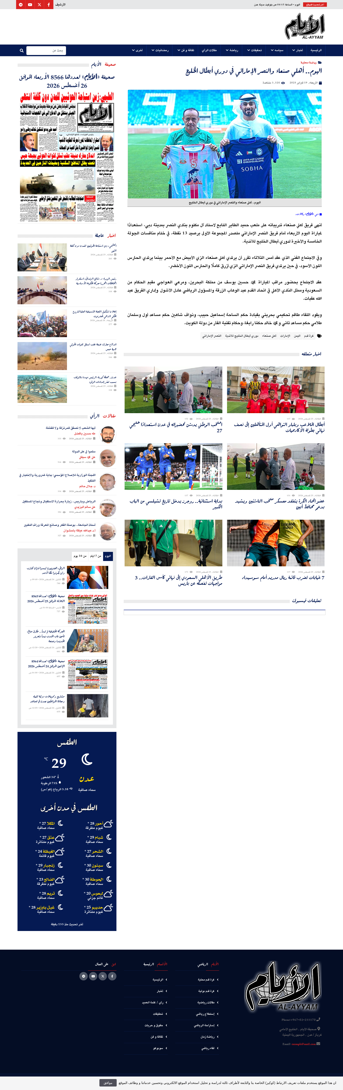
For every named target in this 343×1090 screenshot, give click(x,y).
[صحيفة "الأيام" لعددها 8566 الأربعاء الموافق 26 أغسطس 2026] (67, 156)
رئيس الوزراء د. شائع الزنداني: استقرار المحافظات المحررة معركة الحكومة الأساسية (96, 280)
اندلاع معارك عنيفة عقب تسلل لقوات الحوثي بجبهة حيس (93, 346)
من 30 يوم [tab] (80, 556)
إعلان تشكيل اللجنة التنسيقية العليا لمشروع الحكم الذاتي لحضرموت (94, 313)
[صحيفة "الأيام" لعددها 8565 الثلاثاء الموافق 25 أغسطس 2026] (87, 609)
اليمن (297, 336)
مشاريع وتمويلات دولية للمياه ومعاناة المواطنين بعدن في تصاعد (47, 699)
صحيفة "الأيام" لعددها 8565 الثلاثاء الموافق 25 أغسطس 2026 (46, 599)
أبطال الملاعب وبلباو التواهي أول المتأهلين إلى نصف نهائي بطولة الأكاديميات (279, 427)
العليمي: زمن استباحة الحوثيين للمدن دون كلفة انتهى (93, 248)
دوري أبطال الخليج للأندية (241, 336)
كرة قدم (309, 336)
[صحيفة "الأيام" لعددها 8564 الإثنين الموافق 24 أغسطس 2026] (87, 674)
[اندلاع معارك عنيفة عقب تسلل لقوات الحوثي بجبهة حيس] (42, 356)
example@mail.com (304, 1044)
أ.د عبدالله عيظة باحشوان (79, 531)
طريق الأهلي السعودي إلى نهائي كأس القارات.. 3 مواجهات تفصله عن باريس (178, 580)
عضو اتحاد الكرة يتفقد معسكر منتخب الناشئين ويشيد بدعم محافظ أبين (280, 504)
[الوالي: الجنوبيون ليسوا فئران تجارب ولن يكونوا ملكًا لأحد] (87, 577)
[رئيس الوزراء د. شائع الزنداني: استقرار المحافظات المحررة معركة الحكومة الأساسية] (42, 290)
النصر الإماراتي (211, 336)
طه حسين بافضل (84, 434)
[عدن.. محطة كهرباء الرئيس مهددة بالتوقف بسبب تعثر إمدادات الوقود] (42, 389)
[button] (316, 50)
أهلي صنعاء (269, 336)
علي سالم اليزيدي (84, 507)
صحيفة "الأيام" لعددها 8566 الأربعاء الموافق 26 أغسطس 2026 (67, 81)
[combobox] (46, 50)
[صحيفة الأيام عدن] (305, 27)
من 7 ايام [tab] (95, 556)
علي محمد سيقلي (87, 457)
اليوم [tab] (108, 556)
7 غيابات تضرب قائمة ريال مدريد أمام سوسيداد (283, 577)
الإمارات (285, 336)
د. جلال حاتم (87, 486)
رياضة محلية (309, 62)
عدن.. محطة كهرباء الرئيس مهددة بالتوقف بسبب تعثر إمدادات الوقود (95, 379)
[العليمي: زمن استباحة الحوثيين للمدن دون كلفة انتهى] (42, 257)
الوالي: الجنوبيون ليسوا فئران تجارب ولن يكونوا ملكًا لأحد (46, 571)
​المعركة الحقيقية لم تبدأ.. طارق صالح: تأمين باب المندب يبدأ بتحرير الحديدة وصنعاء (46, 636)
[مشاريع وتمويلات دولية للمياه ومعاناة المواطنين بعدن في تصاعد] (87, 705)
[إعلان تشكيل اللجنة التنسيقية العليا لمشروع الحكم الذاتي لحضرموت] (42, 323)
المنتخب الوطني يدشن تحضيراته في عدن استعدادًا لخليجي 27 (176, 427)
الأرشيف (60, 5)
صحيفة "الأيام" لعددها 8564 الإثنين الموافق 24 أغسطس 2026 (46, 664)
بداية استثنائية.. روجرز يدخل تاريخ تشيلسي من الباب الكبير (176, 504)
